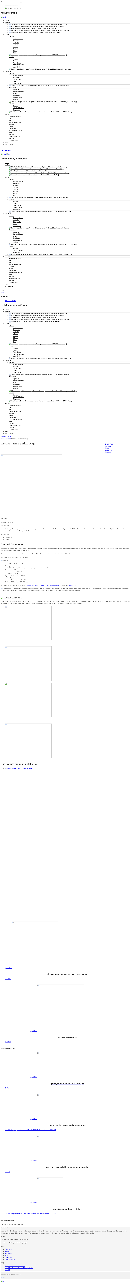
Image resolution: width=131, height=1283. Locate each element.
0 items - (13, 5)
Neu (58, 585)
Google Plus (108, 450)
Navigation (6, 150)
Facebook (108, 446)
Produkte (8, 439)
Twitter (107, 448)
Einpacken (42, 585)
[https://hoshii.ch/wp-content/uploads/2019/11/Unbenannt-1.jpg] (31, 515)
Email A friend (109, 444)
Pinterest (108, 452)
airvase (29, 585)
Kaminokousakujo (51, 585)
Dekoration (35, 585)
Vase (75, 585)
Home (2, 439)
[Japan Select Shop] (3, 17)
